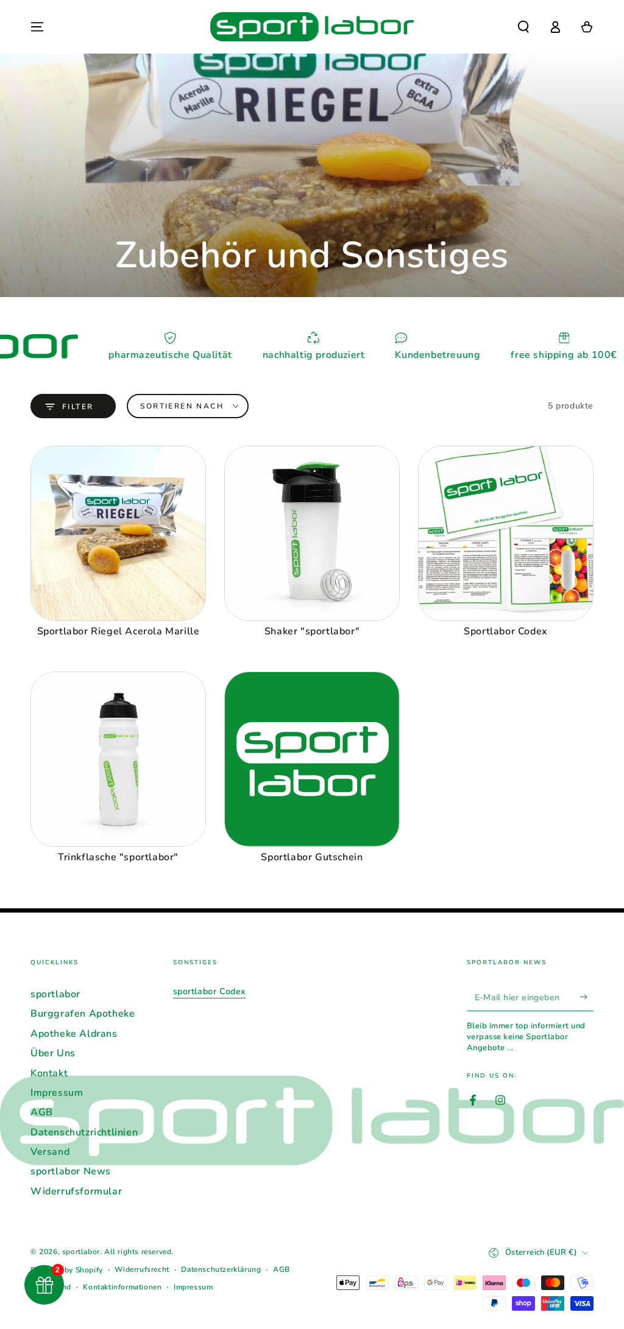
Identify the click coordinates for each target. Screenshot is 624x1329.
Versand (49, 1152)
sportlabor (55, 994)
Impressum (56, 1092)
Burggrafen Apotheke (82, 1013)
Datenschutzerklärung (221, 1269)
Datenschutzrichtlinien (84, 1132)
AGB (41, 1112)
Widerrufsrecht (142, 1269)
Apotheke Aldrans (74, 1033)
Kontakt (49, 1073)
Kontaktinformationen (122, 1287)
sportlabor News (70, 1171)
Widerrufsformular (76, 1191)
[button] (523, 26)
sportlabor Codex (209, 991)
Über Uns (53, 1053)
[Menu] (37, 26)
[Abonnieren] (587, 997)
